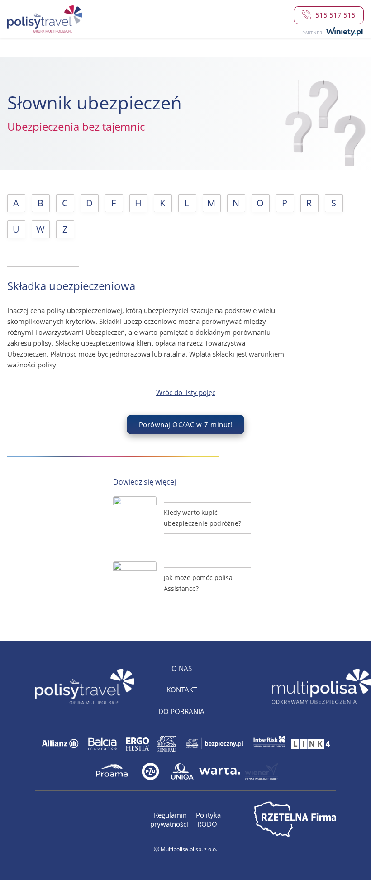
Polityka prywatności (185, 819)
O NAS (181, 668)
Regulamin (171, 814)
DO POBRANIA (181, 711)
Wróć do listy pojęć (185, 392)
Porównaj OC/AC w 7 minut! (186, 424)
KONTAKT (181, 689)
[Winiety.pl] (343, 31)
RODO (207, 823)
